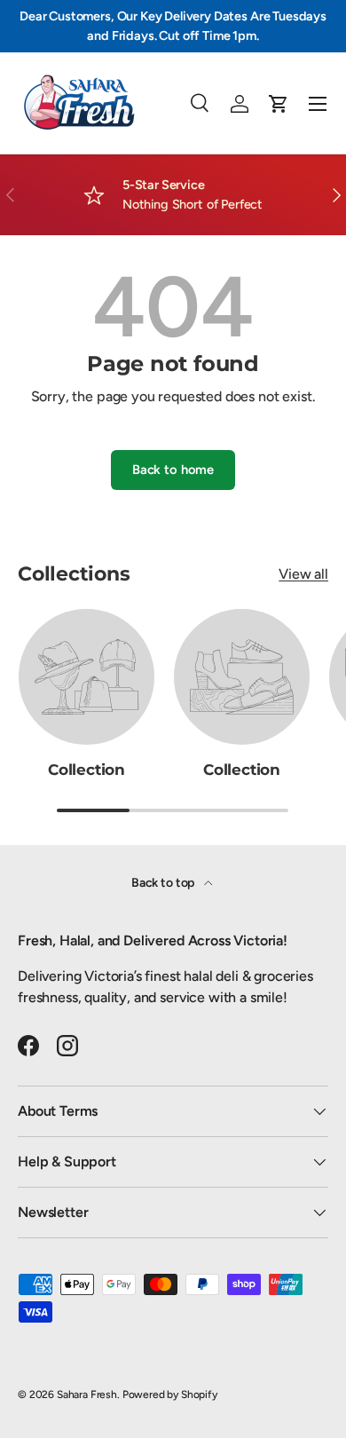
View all (303, 573)
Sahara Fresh (87, 1394)
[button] (278, 103)
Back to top (164, 882)
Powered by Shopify (169, 1394)
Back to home (173, 470)
